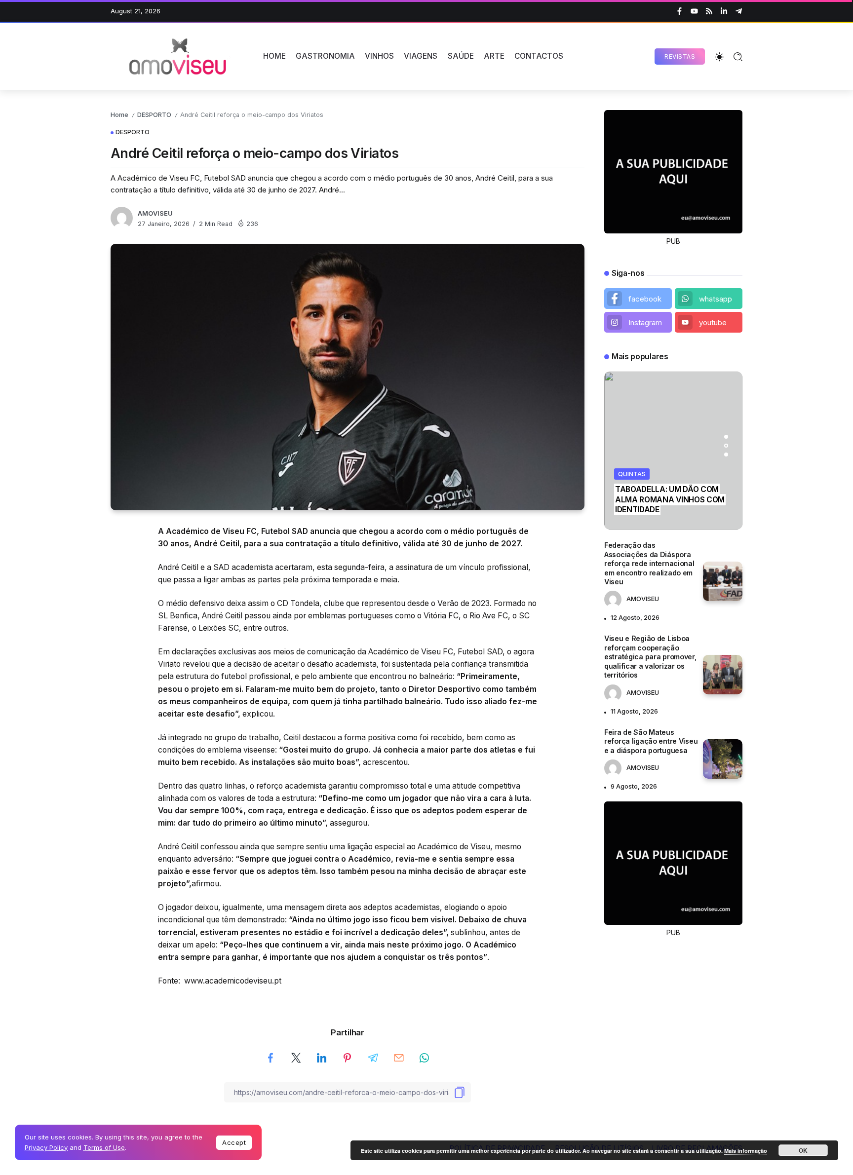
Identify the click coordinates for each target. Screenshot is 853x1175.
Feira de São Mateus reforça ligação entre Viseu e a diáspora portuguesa (651, 741)
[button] (726, 436)
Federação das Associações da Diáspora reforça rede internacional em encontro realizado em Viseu (649, 563)
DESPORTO (154, 114)
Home (119, 114)
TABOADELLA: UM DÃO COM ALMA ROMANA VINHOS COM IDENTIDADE (670, 499)
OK (803, 1150)
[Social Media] (679, 11)
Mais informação (745, 1150)
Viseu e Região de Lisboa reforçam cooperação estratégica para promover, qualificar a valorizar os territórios (650, 656)
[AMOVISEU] (180, 56)
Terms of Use (104, 1147)
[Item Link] (722, 581)
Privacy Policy (46, 1147)
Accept (234, 1142)
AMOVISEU (155, 213)
